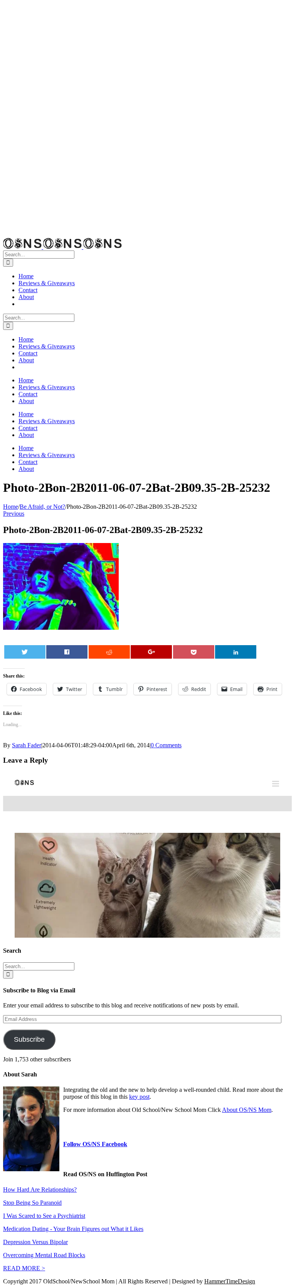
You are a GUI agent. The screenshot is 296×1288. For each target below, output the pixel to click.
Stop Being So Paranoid (32, 1202)
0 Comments (166, 745)
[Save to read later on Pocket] (193, 652)
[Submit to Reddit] (109, 652)
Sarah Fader (26, 745)
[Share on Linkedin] (235, 652)
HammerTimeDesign (229, 1281)
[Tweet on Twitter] (24, 652)
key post (139, 1096)
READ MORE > (24, 1268)
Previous (13, 513)
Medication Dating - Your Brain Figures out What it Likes (73, 1229)
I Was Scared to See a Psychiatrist (44, 1215)
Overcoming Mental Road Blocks (44, 1255)
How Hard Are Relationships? (40, 1189)
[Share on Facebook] (66, 652)
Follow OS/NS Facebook (95, 1144)
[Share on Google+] (151, 652)
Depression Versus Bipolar (35, 1242)
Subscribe (29, 1039)
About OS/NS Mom (246, 1109)
